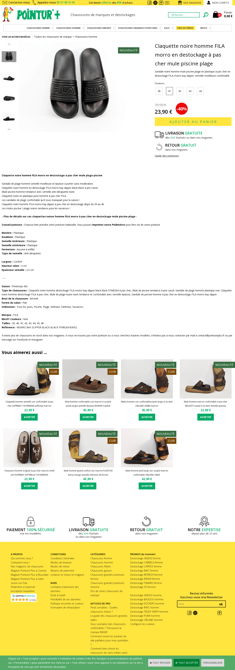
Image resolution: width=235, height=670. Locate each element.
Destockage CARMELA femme (146, 562)
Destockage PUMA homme (145, 615)
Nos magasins (192, 2)
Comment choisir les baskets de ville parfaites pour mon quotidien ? (109, 640)
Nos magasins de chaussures (27, 566)
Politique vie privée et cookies (67, 603)
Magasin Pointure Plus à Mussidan (30, 574)
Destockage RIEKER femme (145, 578)
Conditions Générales (62, 558)
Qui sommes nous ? (22, 558)
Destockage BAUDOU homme (146, 599)
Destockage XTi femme (143, 587)
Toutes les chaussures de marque (53, 36)
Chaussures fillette (100, 566)
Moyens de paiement (62, 570)
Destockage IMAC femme (144, 570)
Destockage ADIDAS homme (146, 595)
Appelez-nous (56, 2)
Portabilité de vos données (66, 599)
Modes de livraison (61, 562)
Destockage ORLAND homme (146, 620)
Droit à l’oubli (58, 595)
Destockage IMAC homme (144, 607)
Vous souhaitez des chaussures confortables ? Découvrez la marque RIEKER (108, 628)
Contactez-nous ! (20, 562)
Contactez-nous (19, 2)
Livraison (111, 2)
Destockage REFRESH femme (146, 574)
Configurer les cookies (142, 624)
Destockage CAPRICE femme (146, 566)
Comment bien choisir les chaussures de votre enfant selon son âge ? (108, 652)
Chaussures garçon (101, 570)
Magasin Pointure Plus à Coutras (29, 570)
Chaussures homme (86, 36)
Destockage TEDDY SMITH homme (149, 611)
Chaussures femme (101, 558)
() (32, 600)
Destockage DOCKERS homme (147, 603)
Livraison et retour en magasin (67, 574)
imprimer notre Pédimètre (108, 224)
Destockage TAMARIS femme (146, 583)
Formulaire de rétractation (65, 607)
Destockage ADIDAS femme (145, 558)
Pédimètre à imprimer (23, 587)
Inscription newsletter (23, 591)
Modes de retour (60, 566)
